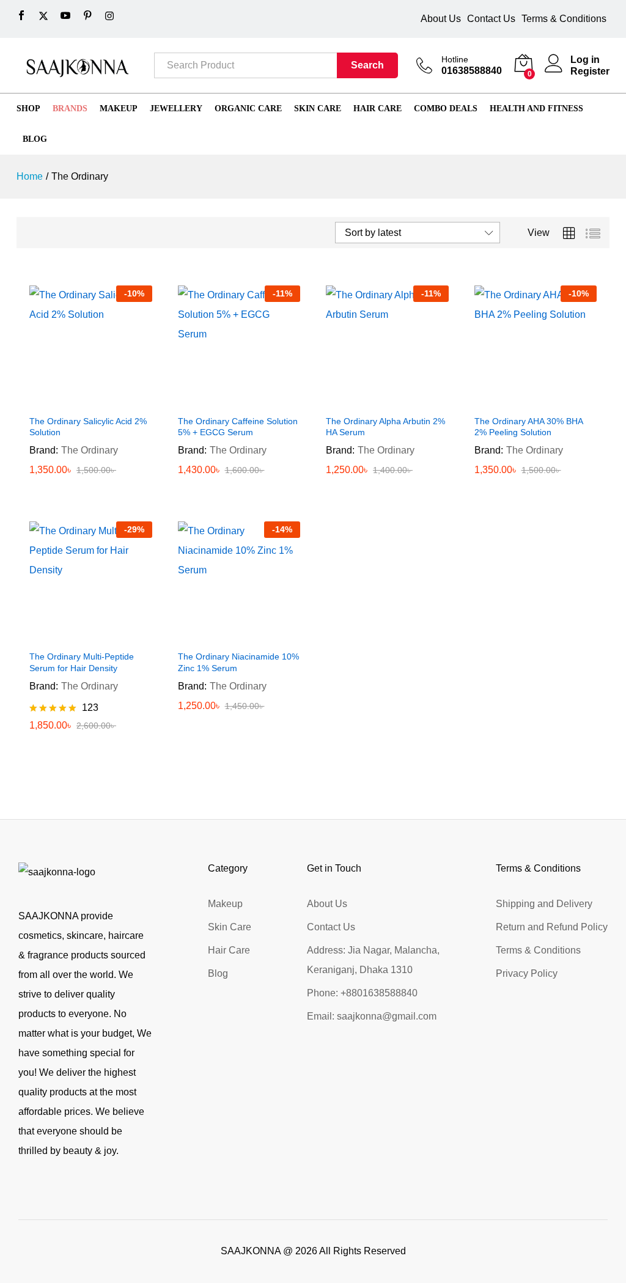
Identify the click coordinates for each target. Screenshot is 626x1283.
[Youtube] (65, 15)
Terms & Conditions (563, 18)
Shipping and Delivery (544, 904)
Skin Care (229, 927)
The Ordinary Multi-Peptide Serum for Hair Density (81, 662)
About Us (441, 18)
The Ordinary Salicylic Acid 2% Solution (88, 426)
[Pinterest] (87, 15)
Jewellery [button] (176, 109)
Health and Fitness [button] (536, 109)
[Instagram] (109, 16)
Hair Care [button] (377, 109)
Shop (28, 109)
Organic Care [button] (248, 109)
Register (589, 71)
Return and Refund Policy (552, 927)
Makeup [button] (119, 109)
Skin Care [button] (317, 109)
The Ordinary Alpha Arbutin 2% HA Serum (385, 426)
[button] (76, 401)
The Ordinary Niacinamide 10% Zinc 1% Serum (238, 662)
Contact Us (491, 18)
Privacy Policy (527, 973)
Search (367, 65)
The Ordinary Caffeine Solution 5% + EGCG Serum (238, 426)
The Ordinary (89, 450)
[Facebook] (21, 15)
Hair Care (229, 950)
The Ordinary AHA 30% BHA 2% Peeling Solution (528, 426)
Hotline (454, 59)
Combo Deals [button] (445, 109)
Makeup (225, 904)
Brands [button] (70, 109)
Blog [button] (35, 139)
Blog (218, 973)
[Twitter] (43, 16)
